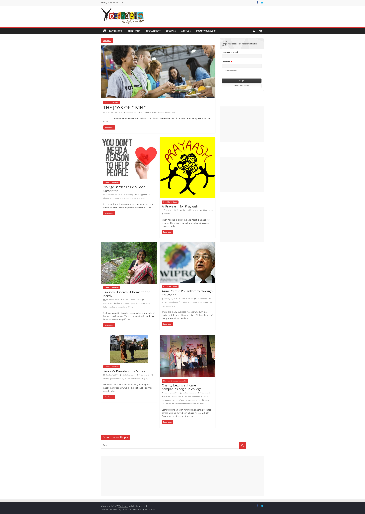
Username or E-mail (230, 52)
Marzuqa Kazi (131, 112)
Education (183, 302)
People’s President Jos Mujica (124, 371)
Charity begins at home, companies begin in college (181, 387)
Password (226, 62)
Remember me (231, 71)
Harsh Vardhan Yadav (132, 299)
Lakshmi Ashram (110, 307)
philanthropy (207, 302)
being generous (143, 194)
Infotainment (153, 30)
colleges (174, 396)
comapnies (183, 396)
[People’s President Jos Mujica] (129, 336)
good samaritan (116, 198)
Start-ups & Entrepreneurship (175, 381)
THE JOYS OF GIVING (125, 107)
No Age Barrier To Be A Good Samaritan (124, 189)
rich (163, 306)
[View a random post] (260, 31)
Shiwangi (130, 194)
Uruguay (144, 378)
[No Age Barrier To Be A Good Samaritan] (129, 139)
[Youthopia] (104, 31)
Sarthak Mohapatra (191, 210)
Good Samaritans (112, 102)
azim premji (166, 302)
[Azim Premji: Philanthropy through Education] (187, 243)
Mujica (127, 378)
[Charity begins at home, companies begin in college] (187, 336)
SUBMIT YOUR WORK (206, 30)
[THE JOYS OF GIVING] (158, 47)
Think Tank (134, 30)
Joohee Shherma (189, 393)
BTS (142, 112)
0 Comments (207, 210)
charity (148, 112)
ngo (173, 112)
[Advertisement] (242, 124)
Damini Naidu (187, 298)
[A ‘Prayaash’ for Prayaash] (187, 139)
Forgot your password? (231, 44)
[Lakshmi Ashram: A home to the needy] (129, 243)
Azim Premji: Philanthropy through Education (187, 293)
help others (128, 198)
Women (131, 307)
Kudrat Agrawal (129, 375)
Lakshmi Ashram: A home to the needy (126, 294)
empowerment (129, 303)
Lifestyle (171, 30)
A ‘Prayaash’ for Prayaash (180, 206)
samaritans (122, 307)
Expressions (115, 30)
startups (200, 403)
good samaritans (164, 112)
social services (139, 198)
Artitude (186, 30)
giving (154, 112)
